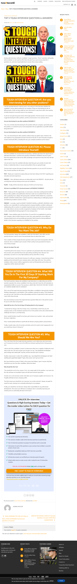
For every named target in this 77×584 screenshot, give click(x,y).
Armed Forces (64, 136)
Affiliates (61, 547)
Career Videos (64, 162)
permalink (35, 500)
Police (61, 127)
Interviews (14, 15)
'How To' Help (63, 171)
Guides (45, 1)
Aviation (62, 124)
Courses (51, 1)
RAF (61, 142)
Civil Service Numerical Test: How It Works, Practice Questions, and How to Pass (69, 90)
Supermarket (63, 197)
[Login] (75, 4)
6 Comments (68, 84)
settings (51, 581)
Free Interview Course (68, 1)
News (61, 180)
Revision (62, 194)
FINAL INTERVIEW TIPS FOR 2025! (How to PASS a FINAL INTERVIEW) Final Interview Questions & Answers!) (15, 518)
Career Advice (7, 15)
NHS (61, 183)
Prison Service (64, 188)
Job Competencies (65, 177)
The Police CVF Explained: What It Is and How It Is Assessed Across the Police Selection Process (69, 59)
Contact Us (66, 4)
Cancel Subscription (64, 559)
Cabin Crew (63, 156)
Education (58, 1)
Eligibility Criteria (64, 168)
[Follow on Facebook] (2, 556)
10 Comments (69, 51)
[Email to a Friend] (30, 495)
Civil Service (63, 165)
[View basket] (72, 4)
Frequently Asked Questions (66, 565)
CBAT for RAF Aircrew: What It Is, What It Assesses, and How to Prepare (69, 70)
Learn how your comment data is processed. (35, 533)
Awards (62, 153)
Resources (62, 191)
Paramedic (63, 186)
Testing (62, 200)
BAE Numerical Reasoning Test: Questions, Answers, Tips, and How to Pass (69, 79)
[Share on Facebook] (25, 495)
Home (2, 9)
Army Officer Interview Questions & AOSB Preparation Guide (69, 21)
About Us (61, 544)
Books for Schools (63, 556)
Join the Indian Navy (68, 27)
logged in (13, 530)
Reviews (61, 570)
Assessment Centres (65, 150)
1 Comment (67, 30)
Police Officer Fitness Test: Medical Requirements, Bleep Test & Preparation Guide (69, 37)
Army (61, 139)
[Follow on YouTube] (5, 556)
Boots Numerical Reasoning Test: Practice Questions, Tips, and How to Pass (69, 112)
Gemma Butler (20, 22)
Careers (39, 1)
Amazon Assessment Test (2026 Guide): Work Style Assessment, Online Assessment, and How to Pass (69, 102)
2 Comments (69, 42)
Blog (7, 9)
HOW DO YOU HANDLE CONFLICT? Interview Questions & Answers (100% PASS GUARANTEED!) (43, 518)
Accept (61, 580)
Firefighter (63, 133)
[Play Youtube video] (29, 78)
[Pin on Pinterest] (33, 495)
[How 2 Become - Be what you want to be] (8, 3)
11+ (61, 147)
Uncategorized (64, 203)
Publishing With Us (64, 568)
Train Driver (63, 130)
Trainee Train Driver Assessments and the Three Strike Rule (69, 48)
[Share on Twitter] (27, 495)
